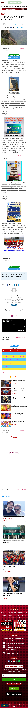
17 (3, 363)
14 (17, 360)
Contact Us (14, 706)
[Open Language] (7, 705)
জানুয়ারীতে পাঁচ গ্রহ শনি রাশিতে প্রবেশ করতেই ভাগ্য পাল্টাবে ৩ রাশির (18, 390)
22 (20, 363)
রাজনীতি (23, 6)
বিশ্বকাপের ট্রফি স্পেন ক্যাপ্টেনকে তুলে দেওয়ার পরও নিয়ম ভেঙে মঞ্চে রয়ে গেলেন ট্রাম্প (13, 568)
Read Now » (5, 520)
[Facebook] (9, 661)
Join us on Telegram (14, 57)
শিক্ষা (15, 6)
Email (3, 673)
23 (24, 363)
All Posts (14, 304)
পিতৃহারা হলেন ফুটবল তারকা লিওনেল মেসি (13, 517)
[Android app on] (8, 693)
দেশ (1, 6)
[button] (11, 27)
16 (24, 360)
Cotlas (19, 703)
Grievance (25, 704)
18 (6, 363)
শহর (12, 6)
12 (10, 360)
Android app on (16, 693)
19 (10, 363)
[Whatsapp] (19, 661)
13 (13, 360)
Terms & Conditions (17, 704)
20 (13, 363)
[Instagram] (17, 661)
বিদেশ (4, 6)
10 (3, 360)
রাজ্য (7, 6)
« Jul (3, 372)
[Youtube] (14, 661)
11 (6, 360)
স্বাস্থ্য (18, 6)
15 (20, 360)
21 (17, 363)
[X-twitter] (11, 661)
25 (7, 366)
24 (3, 366)
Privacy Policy (9, 704)
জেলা (10, 6)
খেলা (20, 6)
